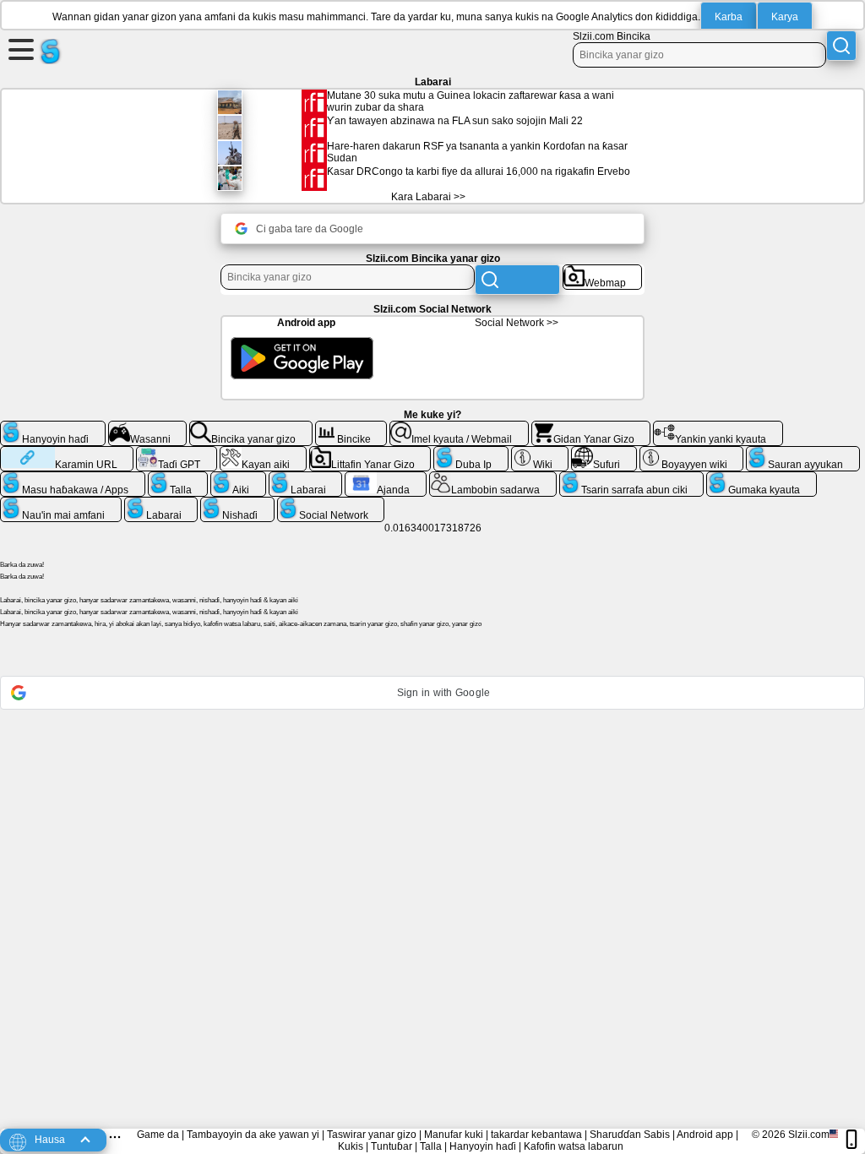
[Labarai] (306, 478)
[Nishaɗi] (237, 503)
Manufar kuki (453, 1134)
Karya (784, 17)
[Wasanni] (148, 427)
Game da (158, 1134)
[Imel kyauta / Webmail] (459, 427)
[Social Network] (331, 503)
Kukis (350, 1146)
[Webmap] (603, 271)
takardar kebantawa (536, 1134)
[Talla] (178, 478)
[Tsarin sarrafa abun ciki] (632, 478)
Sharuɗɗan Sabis (630, 1134)
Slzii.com (809, 1134)
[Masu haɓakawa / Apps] (72, 478)
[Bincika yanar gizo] (251, 427)
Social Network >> (516, 323)
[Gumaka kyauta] (761, 478)
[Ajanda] (386, 478)
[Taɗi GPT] (176, 453)
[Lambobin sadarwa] (493, 478)
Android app (705, 1134)
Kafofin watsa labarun (573, 1146)
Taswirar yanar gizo (371, 1134)
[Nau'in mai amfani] (61, 503)
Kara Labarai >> (428, 197)
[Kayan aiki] (263, 453)
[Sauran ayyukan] (803, 453)
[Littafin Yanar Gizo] (370, 453)
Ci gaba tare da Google (309, 229)
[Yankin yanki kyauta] (718, 427)
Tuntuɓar (391, 1146)
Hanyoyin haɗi (482, 1146)
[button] (432, 693)
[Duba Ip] (471, 453)
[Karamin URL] (66, 453)
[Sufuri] (604, 453)
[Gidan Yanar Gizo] (591, 427)
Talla (431, 1146)
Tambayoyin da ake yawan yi (253, 1134)
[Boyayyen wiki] (691, 453)
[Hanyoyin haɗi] (53, 427)
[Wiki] (540, 453)
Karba (729, 17)
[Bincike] (351, 427)
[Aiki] (238, 478)
